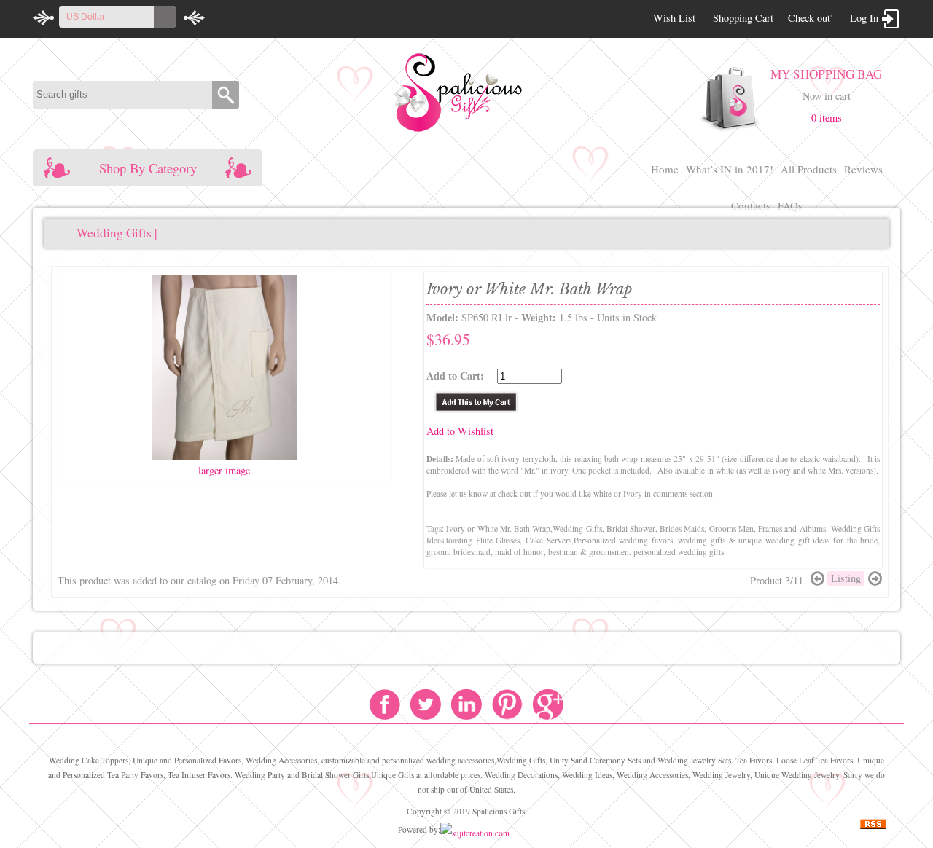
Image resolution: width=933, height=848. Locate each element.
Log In (864, 18)
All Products (809, 169)
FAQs (790, 205)
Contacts (750, 205)
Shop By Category (148, 168)
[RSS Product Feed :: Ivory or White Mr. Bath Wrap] (873, 825)
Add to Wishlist (459, 431)
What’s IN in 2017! (729, 169)
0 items (826, 118)
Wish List (674, 18)
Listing (846, 578)
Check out (809, 18)
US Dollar (85, 17)
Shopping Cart (743, 18)
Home (665, 169)
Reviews (863, 169)
